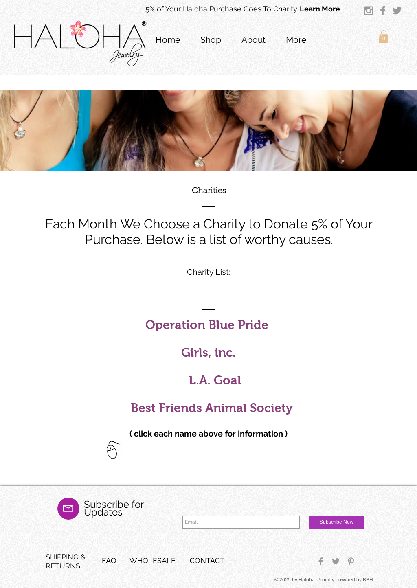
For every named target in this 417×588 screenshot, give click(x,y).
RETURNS (63, 566)
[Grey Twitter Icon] (397, 10)
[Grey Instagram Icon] (368, 10)
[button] (253, 39)
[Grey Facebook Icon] (383, 10)
